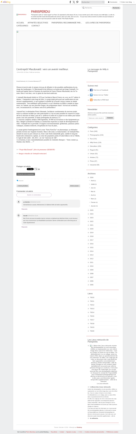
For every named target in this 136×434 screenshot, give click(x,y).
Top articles (54, 432)
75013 (92, 308)
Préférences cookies (112, 432)
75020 (92, 331)
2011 (91, 262)
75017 (92, 320)
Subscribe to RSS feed (101, 100)
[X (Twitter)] (73, 2)
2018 (91, 236)
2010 (91, 266)
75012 (92, 305)
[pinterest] (77, 2)
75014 (92, 312)
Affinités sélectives (38, 23)
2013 (91, 255)
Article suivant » (74, 185)
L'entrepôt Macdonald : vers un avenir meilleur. (42, 69)
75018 (92, 323)
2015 (91, 247)
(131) (93, 139)
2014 (91, 251)
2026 (91, 177)
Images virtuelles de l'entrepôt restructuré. (33, 153)
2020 (91, 229)
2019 (91, 232)
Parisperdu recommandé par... (67, 23)
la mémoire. (94, 418)
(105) (95, 146)
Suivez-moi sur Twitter (100, 95)
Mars (92, 199)
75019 (92, 327)
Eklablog (79, 427)
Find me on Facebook (100, 90)
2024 (91, 214)
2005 (91, 285)
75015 (92, 316)
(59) (94, 165)
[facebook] (70, 2)
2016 (91, 244)
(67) (93, 161)
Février (93, 202)
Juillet (93, 184)
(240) (93, 131)
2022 (91, 221)
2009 (91, 270)
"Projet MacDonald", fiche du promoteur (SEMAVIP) (37, 150)
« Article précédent (22, 185)
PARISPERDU (40, 11)
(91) (94, 150)
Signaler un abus (71, 432)
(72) (94, 157)
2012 (91, 259)
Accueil (20, 23)
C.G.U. (81, 432)
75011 (92, 301)
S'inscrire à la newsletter (26, 174)
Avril (92, 195)
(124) (95, 142)
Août (92, 180)
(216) (96, 135)
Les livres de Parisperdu (98, 23)
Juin (92, 188)
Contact (35, 26)
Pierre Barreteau (31, 432)
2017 (91, 240)
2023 (91, 217)
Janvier (93, 206)
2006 (91, 281)
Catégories (22, 26)
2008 (91, 273)
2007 (91, 277)
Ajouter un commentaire (34, 195)
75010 (92, 297)
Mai (92, 191)
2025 (91, 210)
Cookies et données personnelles (94, 432)
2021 (91, 225)
